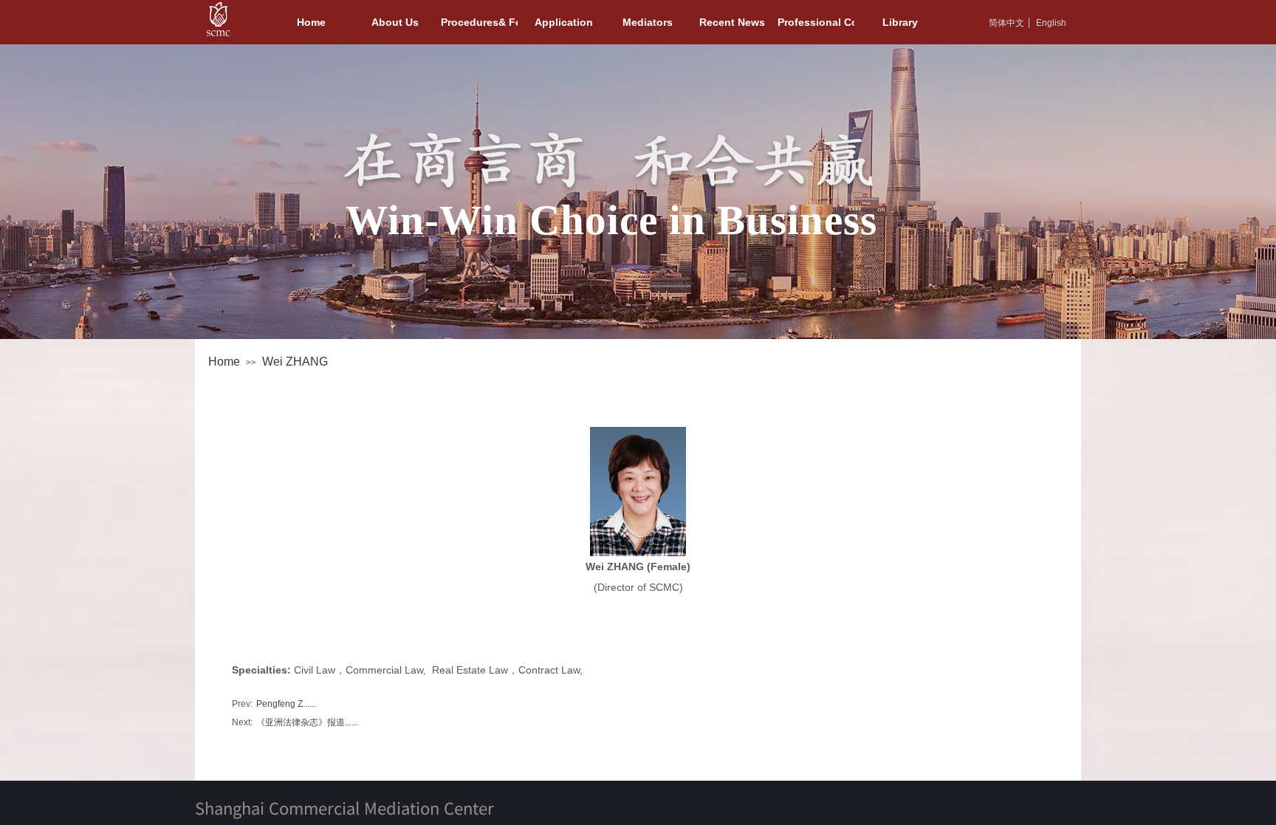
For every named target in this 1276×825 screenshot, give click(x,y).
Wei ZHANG (295, 361)
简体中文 (1006, 23)
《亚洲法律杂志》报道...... (295, 722)
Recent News (732, 22)
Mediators (647, 22)
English (1051, 23)
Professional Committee (816, 22)
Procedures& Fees (479, 22)
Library (900, 22)
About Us (395, 22)
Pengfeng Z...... (274, 704)
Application (564, 22)
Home (224, 361)
